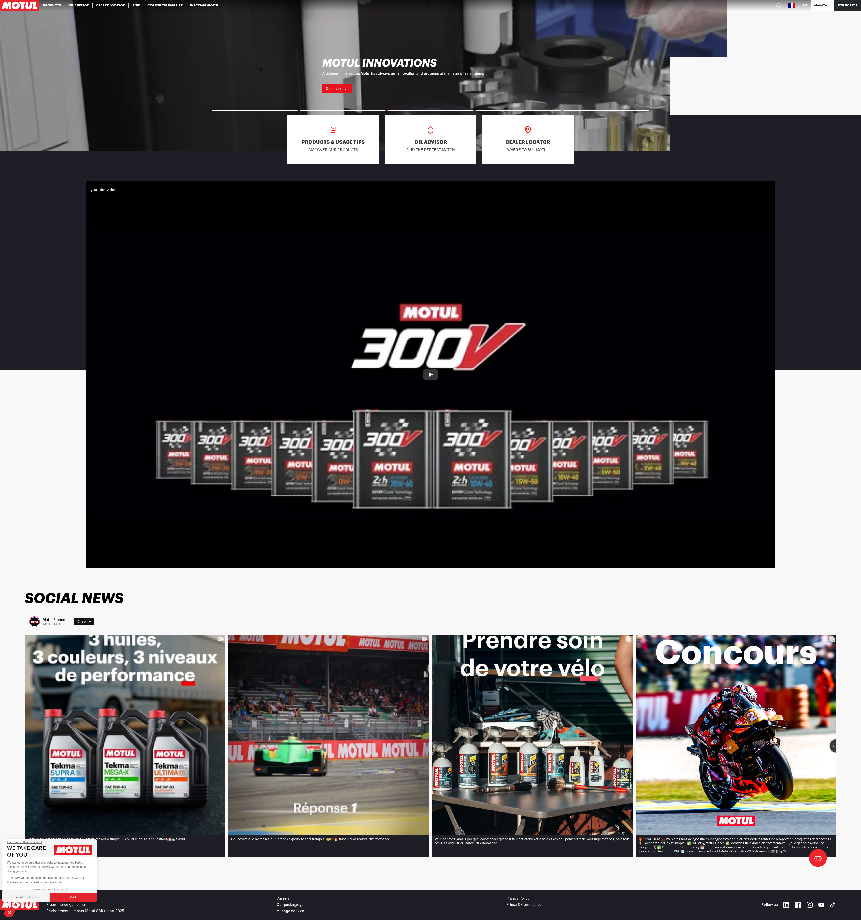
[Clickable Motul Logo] (19, 5)
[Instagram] (810, 905)
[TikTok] (832, 904)
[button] (9, 912)
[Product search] (779, 5)
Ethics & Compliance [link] (524, 905)
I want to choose (28, 897)
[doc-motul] (818, 858)
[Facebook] (798, 905)
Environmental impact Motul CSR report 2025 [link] (85, 911)
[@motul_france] (34, 621)
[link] (136, 5)
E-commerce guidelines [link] (67, 905)
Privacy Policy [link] (518, 898)
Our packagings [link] (289, 905)
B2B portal (847, 5)
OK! (75, 897)
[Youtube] (821, 905)
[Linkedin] (786, 905)
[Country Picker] (792, 5)
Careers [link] (283, 898)
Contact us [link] (56, 898)
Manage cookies (290, 911)
